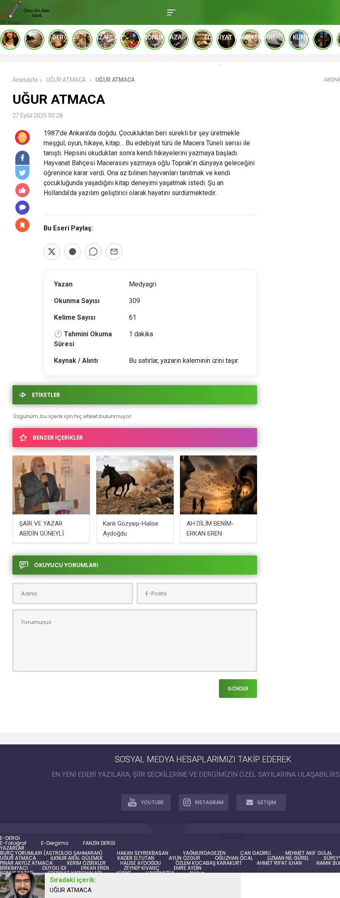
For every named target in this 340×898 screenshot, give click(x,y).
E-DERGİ (58, 37)
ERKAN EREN (95, 868)
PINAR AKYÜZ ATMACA (26, 863)
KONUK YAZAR (164, 37)
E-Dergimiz (54, 843)
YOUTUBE (152, 802)
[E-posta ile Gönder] (114, 251)
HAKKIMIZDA (160, 63)
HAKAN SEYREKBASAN (142, 853)
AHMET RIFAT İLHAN (279, 863)
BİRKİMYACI (14, 868)
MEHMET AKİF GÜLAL (308, 853)
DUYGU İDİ (54, 868)
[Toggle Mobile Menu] (170, 12)
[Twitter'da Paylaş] (52, 251)
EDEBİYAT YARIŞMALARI (239, 37)
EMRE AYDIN (188, 868)
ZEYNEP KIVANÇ (141, 868)
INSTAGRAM (209, 802)
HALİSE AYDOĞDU (140, 863)
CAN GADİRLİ (255, 853)
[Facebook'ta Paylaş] (72, 251)
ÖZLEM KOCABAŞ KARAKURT (208, 863)
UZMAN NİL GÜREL (288, 858)
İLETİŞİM (266, 802)
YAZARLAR (107, 37)
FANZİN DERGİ (99, 843)
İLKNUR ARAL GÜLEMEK (77, 858)
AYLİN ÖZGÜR (184, 858)
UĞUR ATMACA (18, 858)
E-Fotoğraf (13, 843)
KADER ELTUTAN (135, 858)
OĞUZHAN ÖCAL (234, 858)
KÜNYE (303, 37)
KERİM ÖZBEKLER (86, 863)
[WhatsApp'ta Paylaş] (93, 251)
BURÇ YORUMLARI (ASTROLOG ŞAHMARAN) (51, 853)
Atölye (206, 63)
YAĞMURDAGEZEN (204, 853)
